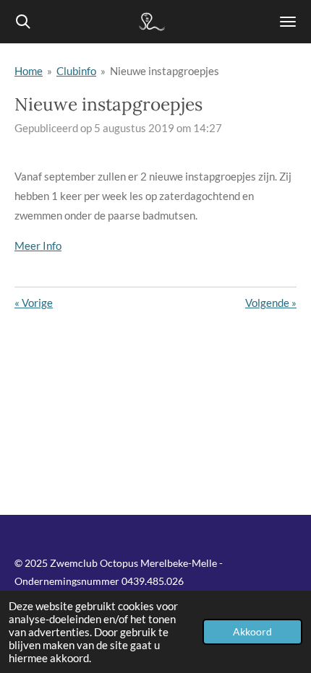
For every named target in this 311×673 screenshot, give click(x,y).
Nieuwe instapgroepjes (164, 70)
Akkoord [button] (252, 632)
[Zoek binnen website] (23, 21)
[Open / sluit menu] (288, 21)
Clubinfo (76, 70)
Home (28, 70)
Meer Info (37, 245)
